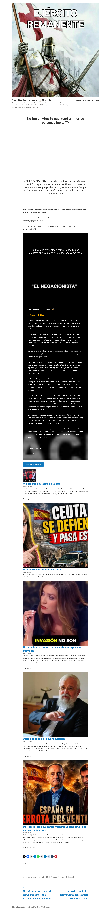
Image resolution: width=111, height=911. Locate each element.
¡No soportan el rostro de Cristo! (41, 483)
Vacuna (62, 877)
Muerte (70, 877)
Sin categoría (55, 877)
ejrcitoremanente (30, 877)
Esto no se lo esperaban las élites (42, 569)
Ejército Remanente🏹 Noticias (32, 100)
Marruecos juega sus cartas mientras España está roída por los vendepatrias (54, 828)
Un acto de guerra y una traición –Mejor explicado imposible (52, 649)
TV (74, 877)
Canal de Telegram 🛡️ (33, 464)
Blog (88, 100)
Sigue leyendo (30, 499)
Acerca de (95, 100)
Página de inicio (80, 100)
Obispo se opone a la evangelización (44, 738)
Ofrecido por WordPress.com (42, 907)
